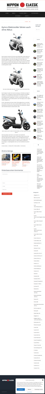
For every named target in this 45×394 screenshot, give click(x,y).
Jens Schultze (5, 145)
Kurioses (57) (36, 286)
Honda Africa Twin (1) (38, 253)
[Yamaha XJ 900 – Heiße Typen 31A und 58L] (34, 44)
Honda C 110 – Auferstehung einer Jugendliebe (39, 137)
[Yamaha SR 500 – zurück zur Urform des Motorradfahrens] (34, 129)
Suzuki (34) (36, 327)
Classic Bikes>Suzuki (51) (38, 225)
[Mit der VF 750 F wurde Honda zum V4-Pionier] (34, 63)
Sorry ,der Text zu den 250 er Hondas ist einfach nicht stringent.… (40, 180)
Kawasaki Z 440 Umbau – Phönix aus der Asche (40, 110)
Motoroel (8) (36, 288)
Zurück (26, 21)
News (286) (36, 301)
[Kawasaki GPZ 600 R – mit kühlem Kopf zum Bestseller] (34, 75)
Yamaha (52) (36, 352)
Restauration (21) (37, 322)
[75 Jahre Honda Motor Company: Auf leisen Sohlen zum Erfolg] (34, 83)
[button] (42, 380)
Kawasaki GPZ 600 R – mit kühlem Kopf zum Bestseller (39, 76)
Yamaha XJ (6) (36, 362)
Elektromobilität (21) (37, 243)
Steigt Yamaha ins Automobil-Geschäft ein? (26, 162)
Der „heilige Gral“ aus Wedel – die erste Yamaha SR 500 (40, 97)
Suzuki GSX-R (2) (37, 335)
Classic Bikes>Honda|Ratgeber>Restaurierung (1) (38, 217)
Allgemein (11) (36, 195)
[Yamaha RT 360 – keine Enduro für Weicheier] (34, 116)
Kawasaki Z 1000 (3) (37, 283)
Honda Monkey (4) (37, 268)
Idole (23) (35, 273)
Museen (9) (36, 299)
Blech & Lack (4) (37, 197)
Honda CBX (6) (36, 260)
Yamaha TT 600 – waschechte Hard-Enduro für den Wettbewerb (40, 123)
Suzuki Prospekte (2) (37, 340)
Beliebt (38, 91)
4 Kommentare (5, 164)
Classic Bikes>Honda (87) (38, 212)
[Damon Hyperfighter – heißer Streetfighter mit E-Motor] (16, 154)
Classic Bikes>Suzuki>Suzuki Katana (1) (38, 230)
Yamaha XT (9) (36, 368)
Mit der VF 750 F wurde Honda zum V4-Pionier (40, 63)
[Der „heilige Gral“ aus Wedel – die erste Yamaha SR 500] (34, 96)
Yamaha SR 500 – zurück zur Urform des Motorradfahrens (40, 130)
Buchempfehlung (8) (37, 200)
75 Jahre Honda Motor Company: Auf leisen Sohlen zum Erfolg (40, 83)
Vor (29, 21)
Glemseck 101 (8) (37, 248)
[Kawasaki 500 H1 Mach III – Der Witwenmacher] (34, 50)
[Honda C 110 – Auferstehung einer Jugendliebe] (34, 136)
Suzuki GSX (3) (36, 332)
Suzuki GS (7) (36, 329)
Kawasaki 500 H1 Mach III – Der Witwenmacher (40, 50)
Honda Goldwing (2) (37, 266)
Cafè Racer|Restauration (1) (38, 206)
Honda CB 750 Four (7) (38, 255)
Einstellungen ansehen (39, 389)
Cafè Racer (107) (37, 202)
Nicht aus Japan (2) (37, 308)
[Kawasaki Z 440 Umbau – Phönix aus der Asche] (34, 110)
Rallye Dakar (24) (37, 313)
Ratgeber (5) (36, 315)
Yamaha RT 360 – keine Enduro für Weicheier (40, 116)
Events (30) (36, 245)
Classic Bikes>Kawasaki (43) (38, 221)
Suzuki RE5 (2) (36, 342)
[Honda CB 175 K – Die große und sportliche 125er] (34, 69)
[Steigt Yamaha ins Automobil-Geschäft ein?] (26, 154)
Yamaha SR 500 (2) (37, 360)
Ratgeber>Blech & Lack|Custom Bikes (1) (38, 319)
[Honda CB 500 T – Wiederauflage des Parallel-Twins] (34, 57)
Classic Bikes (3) (37, 209)
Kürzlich (38, 39)
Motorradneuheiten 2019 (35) (37, 292)
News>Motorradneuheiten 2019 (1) (38, 305)
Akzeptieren (21, 389)
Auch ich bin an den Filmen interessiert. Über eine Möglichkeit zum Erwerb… (40, 169)
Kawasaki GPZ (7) (37, 278)
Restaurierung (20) (37, 324)
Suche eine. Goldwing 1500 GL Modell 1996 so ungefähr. (40, 187)
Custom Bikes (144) (37, 240)
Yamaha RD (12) (37, 357)
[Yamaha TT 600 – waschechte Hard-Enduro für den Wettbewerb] (34, 122)
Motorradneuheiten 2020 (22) (37, 296)
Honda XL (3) (36, 271)
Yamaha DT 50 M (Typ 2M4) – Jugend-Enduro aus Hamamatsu (40, 104)
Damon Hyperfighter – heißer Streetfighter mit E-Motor (16, 162)
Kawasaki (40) (36, 276)
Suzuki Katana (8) (37, 337)
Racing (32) (36, 310)
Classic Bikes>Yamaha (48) (38, 235)
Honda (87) (36, 250)
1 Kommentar (15, 166)
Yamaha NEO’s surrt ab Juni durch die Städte (6, 162)
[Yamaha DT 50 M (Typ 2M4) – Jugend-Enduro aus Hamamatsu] (34, 103)
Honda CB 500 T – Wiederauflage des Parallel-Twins (40, 57)
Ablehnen (29, 389)
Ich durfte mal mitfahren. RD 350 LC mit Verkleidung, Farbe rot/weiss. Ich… (40, 152)
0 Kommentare (23, 145)
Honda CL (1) (36, 263)
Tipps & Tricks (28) (37, 345)
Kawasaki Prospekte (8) (38, 281)
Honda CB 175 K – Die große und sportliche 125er (40, 69)
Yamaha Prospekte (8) (38, 355)
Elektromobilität (17, 145)
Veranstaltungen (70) (38, 347)
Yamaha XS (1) (36, 365)
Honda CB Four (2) (37, 258)
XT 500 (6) (36, 350)
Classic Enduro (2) (37, 238)
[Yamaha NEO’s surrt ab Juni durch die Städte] (6, 154)
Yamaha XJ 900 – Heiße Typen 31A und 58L (40, 44)
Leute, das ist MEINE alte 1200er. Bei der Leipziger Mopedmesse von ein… (40, 160)
